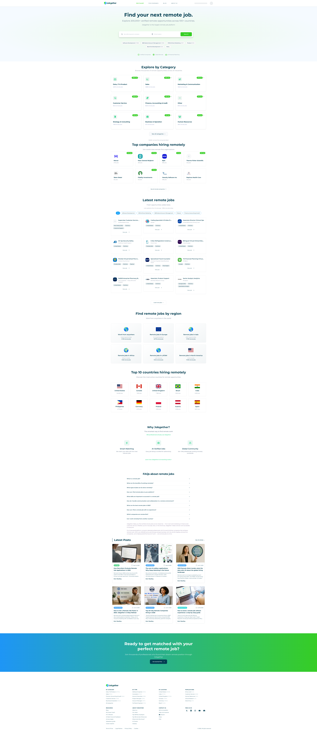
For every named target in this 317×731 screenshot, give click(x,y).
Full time (127, 225)
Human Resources (191, 696)
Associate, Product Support (160, 278)
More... (168, 46)
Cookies (136, 728)
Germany (163, 700)
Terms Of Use (109, 728)
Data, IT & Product (113, 691)
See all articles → (200, 540)
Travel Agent (166, 265)
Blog (107, 710)
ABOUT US (174, 3)
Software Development (128, 213)
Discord (162, 714)
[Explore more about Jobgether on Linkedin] (191, 710)
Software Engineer (139, 691)
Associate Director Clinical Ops (193, 220)
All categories (109, 703)
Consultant (137, 694)
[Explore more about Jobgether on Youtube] (200, 710)
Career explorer (110, 723)
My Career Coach (110, 712)
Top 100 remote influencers (139, 717)
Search (186, 34)
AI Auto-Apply (109, 719)
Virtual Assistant (190, 698)
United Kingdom (165, 696)
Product (179, 213)
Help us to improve (164, 712)
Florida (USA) (149, 246)
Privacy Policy (128, 728)
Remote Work (150, 565)
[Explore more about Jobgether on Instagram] (195, 710)
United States (149, 225)
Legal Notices (118, 728)
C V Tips (117, 565)
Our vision (135, 712)
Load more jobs (158, 302)
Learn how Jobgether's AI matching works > (158, 459)
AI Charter (135, 721)
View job (125, 232)
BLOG (165, 3)
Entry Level (189, 691)
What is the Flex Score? (138, 719)
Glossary (134, 723)
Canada (181, 264)
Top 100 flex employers (138, 714)
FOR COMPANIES (153, 3)
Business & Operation (113, 700)
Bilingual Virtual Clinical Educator (193, 241)
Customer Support (118, 228)
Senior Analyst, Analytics (191, 278)
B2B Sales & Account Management (164, 213)
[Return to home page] (110, 3)
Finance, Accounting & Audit (192, 213)
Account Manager (138, 700)
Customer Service (112, 698)
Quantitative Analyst (184, 286)
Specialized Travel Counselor (160, 259)
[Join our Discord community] (204, 710)
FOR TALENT (140, 3)
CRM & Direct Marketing (144, 213)
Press (160, 717)
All (118, 213)
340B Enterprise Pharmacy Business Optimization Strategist (128, 278)
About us (134, 710)
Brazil (162, 703)
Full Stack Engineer (139, 703)
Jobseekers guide (110, 721)
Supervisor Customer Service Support (128, 220)
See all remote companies (158, 189)
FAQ (160, 719)
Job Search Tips (182, 607)
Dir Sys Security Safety (125, 241)
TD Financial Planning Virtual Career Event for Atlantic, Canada (193, 259)
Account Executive (139, 696)
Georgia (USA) (182, 283)
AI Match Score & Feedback (113, 717)
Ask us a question (163, 710)
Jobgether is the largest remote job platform (158, 25)
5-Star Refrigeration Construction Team (161, 241)
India (162, 694)
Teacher (132, 264)
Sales (109, 694)
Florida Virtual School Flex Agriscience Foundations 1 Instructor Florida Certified (128, 259)
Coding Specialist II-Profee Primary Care (161, 220)
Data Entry (189, 700)
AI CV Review (109, 714)
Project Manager (138, 698)
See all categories (158, 134)
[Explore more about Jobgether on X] (187, 710)
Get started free (157, 661)
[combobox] (134, 34)
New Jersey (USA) (118, 225)
